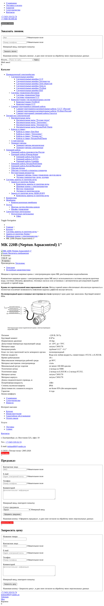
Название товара (10, 536)
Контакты (10, 12)
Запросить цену (7, 523)
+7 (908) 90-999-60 (9, 19)
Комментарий (9, 488)
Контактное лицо (10, 467)
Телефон (6, 481)
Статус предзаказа (11, 507)
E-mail (5, 474)
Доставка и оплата (14, 5)
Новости (10, 403)
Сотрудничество (13, 10)
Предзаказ (5, 453)
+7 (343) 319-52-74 (9, 16)
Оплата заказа (12, 418)
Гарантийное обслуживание (18, 416)
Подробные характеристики (18, 270)
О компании (11, 3)
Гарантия (10, 8)
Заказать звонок (7, 23)
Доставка (10, 427)
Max (3, 599)
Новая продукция (13, 414)
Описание (10, 267)
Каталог (9, 411)
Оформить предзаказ (12, 514)
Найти (36, 60)
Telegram (4, 597)
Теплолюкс (20, 263)
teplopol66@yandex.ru (16, 446)
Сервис (9, 429)
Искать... (5, 60)
